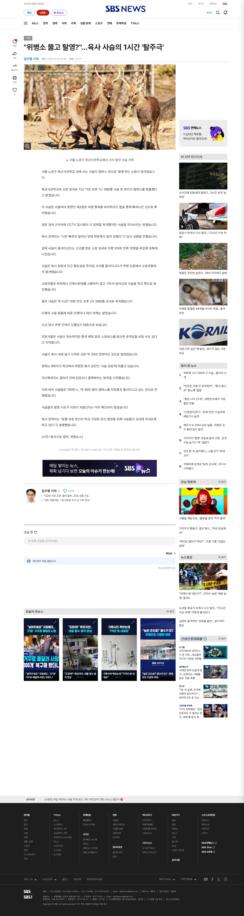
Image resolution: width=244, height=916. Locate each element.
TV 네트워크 (29, 854)
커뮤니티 (205, 828)
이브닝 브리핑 (89, 824)
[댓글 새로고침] (35, 532)
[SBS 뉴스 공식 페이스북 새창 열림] (212, 879)
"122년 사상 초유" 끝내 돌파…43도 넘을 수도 (66, 495)
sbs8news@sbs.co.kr (128, 891)
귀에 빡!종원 (147, 824)
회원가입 (213, 3)
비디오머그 (147, 814)
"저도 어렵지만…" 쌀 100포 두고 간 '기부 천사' (67, 500)
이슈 (26, 858)
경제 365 (117, 833)
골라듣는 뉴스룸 (90, 839)
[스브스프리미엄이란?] (206, 639)
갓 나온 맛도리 (148, 848)
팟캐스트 (205, 824)
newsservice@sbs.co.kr (123, 896)
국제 (73, 23)
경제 (54, 23)
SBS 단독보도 (119, 824)
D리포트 (116, 837)
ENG (190, 3)
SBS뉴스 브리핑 (90, 848)
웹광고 (65, 879)
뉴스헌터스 (58, 824)
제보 (174, 824)
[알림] (225, 12)
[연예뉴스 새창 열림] (203, 133)
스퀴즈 (204, 833)
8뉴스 (35, 23)
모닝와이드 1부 (60, 828)
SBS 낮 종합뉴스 (90, 852)
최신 (26, 820)
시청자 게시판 (178, 850)
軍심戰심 (87, 820)
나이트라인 (58, 846)
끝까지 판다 (118, 852)
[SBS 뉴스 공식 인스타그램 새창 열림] (225, 879)
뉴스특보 (57, 854)
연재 (115, 814)
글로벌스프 (183, 667)
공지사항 (176, 860)
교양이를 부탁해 (185, 705)
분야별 (27, 814)
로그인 (201, 3)
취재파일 (121, 23)
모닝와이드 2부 (60, 833)
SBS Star (206, 847)
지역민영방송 (188, 879)
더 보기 (169, 610)
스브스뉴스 (147, 842)
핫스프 (182, 686)
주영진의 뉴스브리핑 (62, 837)
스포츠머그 (147, 820)
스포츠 (99, 23)
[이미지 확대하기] (27, 146)
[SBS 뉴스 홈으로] (126, 9)
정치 (45, 23)
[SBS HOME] (225, 3)
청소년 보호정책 (172, 899)
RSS (174, 846)
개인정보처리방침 (94, 879)
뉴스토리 (57, 850)
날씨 (174, 820)
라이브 (175, 828)
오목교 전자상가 (149, 852)
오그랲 (182, 647)
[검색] (217, 12)
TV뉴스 (135, 23)
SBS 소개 (30, 880)
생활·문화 (85, 23)
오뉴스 (56, 841)
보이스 (86, 843)
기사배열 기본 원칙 (154, 899)
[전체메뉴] (25, 23)
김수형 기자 (49, 491)
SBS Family (167, 879)
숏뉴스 (175, 833)
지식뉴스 (205, 820)
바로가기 (176, 814)
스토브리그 (147, 833)
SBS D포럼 (206, 851)
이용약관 (77, 879)
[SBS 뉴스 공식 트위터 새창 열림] (218, 879)
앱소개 (175, 841)
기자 (174, 837)
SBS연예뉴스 (207, 842)
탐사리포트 (117, 846)
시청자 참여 (49, 880)
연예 (109, 23)
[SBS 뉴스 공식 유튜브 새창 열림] (206, 879)
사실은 (116, 820)
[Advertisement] (100, 589)
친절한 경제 (118, 828)
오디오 (86, 833)
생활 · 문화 (28, 841)
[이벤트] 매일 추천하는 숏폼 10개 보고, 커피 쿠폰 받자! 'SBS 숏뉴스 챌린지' (82, 799)
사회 (64, 23)
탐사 (115, 856)
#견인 (209, 12)
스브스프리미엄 (208, 814)
